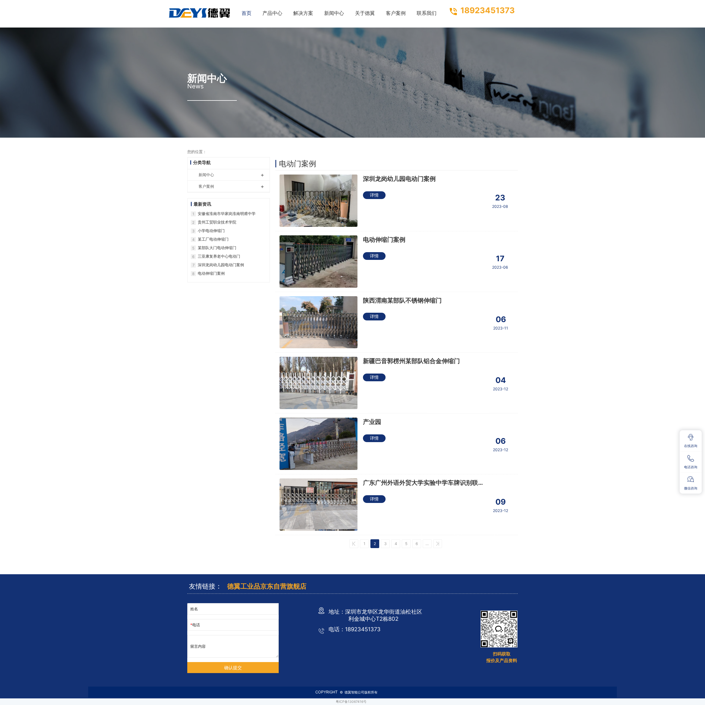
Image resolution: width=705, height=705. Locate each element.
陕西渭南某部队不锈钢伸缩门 (402, 300)
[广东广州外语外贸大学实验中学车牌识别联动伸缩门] (318, 504)
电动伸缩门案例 (384, 239)
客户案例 (231, 186)
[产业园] (318, 444)
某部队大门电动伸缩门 (217, 247)
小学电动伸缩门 (211, 230)
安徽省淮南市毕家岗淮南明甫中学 (227, 213)
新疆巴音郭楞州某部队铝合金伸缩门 (411, 360)
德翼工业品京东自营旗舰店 (267, 586)
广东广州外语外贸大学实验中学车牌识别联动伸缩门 (423, 483)
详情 (374, 195)
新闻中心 (231, 175)
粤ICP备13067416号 (351, 701)
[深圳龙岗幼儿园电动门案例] (318, 201)
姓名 (194, 608)
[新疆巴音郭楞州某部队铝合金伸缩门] (318, 383)
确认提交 (233, 667)
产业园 (372, 421)
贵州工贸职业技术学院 (217, 222)
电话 (196, 624)
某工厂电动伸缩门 (213, 239)
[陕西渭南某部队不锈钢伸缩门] (318, 322)
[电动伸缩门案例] (318, 261)
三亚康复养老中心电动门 (219, 256)
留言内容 (198, 646)
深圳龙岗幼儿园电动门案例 (399, 178)
